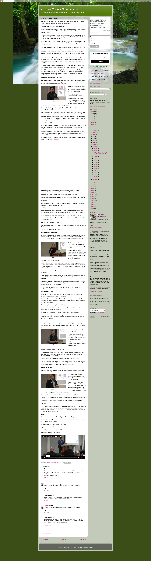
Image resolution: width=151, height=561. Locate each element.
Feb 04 (96, 174)
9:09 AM (46, 477)
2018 (92, 184)
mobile (93, 43)
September (95, 132)
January (95, 179)
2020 (92, 124)
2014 (92, 192)
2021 (92, 122)
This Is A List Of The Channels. (97, 106)
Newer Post (44, 539)
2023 (92, 118)
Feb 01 (96, 176)
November (95, 128)
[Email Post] (61, 462)
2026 (92, 111)
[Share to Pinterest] (70, 463)
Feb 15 (96, 166)
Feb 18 (96, 162)
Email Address (99, 32)
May (94, 140)
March (94, 144)
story (108, 303)
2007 (92, 206)
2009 (92, 202)
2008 (92, 204)
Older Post (82, 539)
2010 (92, 200)
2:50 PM (46, 530)
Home (64, 539)
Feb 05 (96, 172)
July (94, 136)
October (95, 130)
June (94, 138)
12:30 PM (46, 500)
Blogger (91, 547)
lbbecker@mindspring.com (96, 73)
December (95, 126)
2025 (92, 113)
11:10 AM (46, 490)
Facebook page (56, 139)
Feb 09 (96, 170)
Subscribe (100, 61)
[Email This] (64, 463)
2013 (92, 194)
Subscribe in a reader (95, 83)
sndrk (80, 547)
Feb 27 (96, 148)
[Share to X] (67, 463)
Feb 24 (96, 156)
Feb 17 (96, 164)
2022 (92, 120)
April (94, 142)
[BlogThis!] (66, 463)
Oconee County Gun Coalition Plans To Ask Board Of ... (101, 153)
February (95, 146)
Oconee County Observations (59, 9)
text (93, 41)
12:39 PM (46, 512)
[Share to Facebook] (69, 463)
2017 (92, 186)
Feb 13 (96, 168)
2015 (92, 190)
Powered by (95, 66)
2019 (92, 182)
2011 (92, 198)
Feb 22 (96, 158)
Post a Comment (47, 533)
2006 (92, 208)
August (94, 134)
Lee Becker (47, 482)
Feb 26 (96, 150)
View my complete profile (96, 227)
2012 (92, 196)
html (93, 39)
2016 (92, 188)
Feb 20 (96, 160)
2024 (92, 116)
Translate (101, 312)
